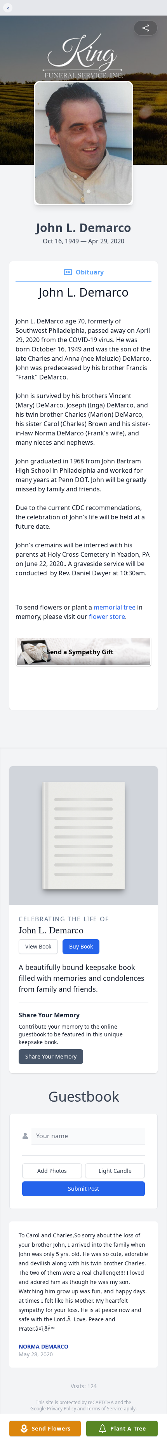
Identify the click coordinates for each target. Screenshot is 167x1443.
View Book (38, 946)
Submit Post (83, 1188)
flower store (107, 616)
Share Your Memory (51, 1056)
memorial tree (115, 607)
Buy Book (81, 946)
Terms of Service (105, 1408)
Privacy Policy (61, 1408)
